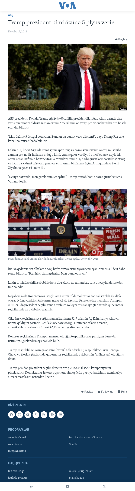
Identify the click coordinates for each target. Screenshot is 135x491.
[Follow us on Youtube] (27, 414)
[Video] (31, 486)
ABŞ (10, 15)
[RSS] (44, 414)
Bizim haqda (76, 478)
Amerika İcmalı (17, 437)
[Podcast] (52, 414)
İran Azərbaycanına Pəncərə (86, 437)
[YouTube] (67, 486)
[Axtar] (104, 486)
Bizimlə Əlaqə (16, 471)
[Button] (121, 39)
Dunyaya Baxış (17, 451)
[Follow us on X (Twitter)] (36, 414)
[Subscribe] (60, 414)
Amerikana (15, 444)
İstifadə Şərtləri (17, 478)
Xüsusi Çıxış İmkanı (81, 471)
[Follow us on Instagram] (19, 414)
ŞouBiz (73, 444)
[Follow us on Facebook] (11, 414)
